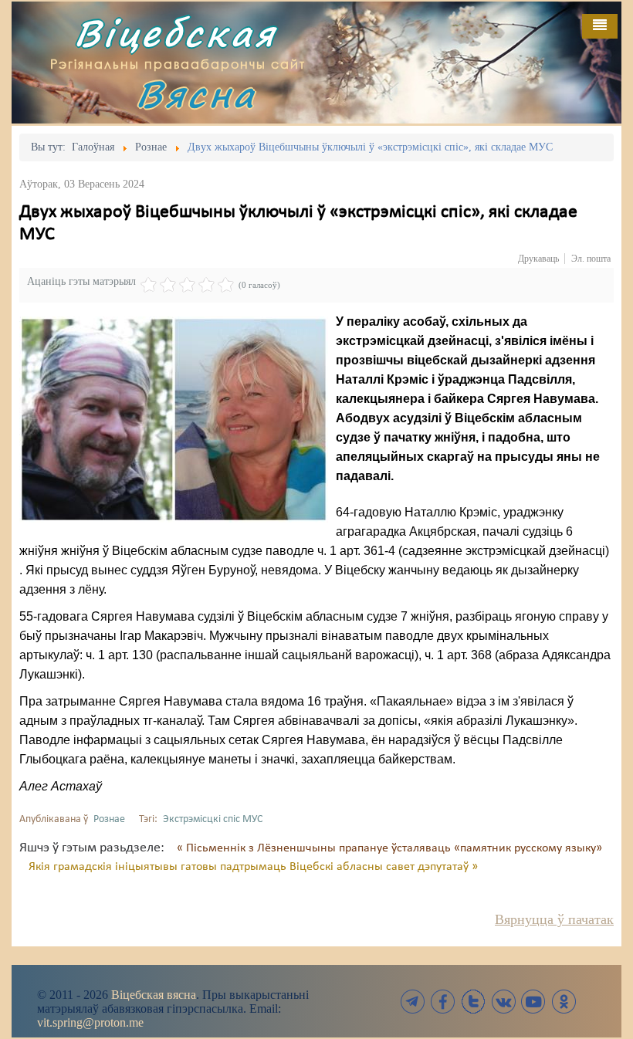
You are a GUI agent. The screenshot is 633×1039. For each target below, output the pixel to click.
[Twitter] (473, 1001)
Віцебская (175, 32)
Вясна (196, 93)
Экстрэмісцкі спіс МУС (212, 819)
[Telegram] (413, 1001)
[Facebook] (443, 1001)
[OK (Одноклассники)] (563, 1001)
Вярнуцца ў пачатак (554, 919)
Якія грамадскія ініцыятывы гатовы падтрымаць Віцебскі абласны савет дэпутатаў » (253, 867)
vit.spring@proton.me (90, 1022)
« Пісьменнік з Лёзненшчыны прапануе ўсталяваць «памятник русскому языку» (389, 848)
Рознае (109, 819)
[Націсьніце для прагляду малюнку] (173, 419)
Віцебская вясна (153, 994)
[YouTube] (533, 1001)
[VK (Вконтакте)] (503, 1001)
